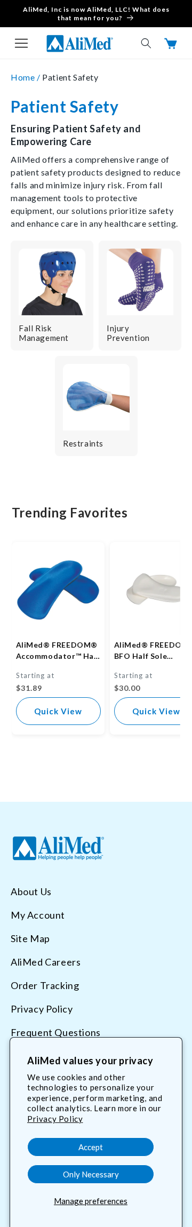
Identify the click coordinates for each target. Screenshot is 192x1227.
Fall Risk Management (44, 332)
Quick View (58, 711)
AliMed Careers (46, 962)
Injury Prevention (128, 332)
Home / (26, 77)
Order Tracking (45, 985)
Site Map (30, 938)
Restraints (83, 443)
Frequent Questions (56, 1032)
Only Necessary (91, 1174)
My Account (38, 915)
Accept (90, 1147)
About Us (31, 891)
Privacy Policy (55, 1119)
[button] (21, 43)
